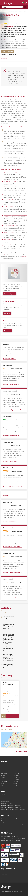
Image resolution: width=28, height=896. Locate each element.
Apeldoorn (16, 767)
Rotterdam (16, 781)
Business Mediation (9, 199)
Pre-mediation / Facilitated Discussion (14, 172)
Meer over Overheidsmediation (12, 546)
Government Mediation (10, 225)
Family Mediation (8, 206)
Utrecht (15, 783)
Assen (15, 769)
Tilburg (3, 783)
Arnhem (3, 769)
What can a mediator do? (8, 803)
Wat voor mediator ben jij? (8, 617)
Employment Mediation (10, 181)
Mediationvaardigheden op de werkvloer (10, 683)
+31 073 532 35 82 (13, 83)
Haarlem (3, 777)
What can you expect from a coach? (11, 805)
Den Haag (4, 773)
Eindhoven (4, 775)
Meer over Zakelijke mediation (11, 486)
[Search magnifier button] (22, 7)
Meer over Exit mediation (10, 435)
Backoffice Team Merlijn (8, 630)
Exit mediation (8, 187)
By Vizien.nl (7, 892)
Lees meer (4, 58)
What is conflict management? (9, 795)
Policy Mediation (8, 194)
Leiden (3, 779)
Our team (3, 818)
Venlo (2, 785)
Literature (16, 823)
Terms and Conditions (19, 825)
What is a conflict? (6, 799)
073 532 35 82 (17, 836)
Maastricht (16, 779)
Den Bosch (16, 771)
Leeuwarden (16, 777)
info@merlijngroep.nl (13, 81)
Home (2, 11)
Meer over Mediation (9, 358)
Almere (3, 765)
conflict (4, 39)
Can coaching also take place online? (11, 807)
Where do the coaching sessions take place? (13, 809)
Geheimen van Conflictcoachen (8, 647)
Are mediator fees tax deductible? (10, 797)
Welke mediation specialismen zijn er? (8, 666)
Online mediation (8, 245)
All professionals (21, 751)
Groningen (16, 775)
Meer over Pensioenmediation (11, 572)
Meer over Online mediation (11, 598)
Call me (6, 313)
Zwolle (15, 785)
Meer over (6, 495)
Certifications (4, 823)
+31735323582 (17, 840)
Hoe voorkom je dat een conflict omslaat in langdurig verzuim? (8, 656)
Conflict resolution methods (14, 11)
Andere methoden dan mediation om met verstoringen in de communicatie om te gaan (8, 638)
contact (24, 256)
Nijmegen (4, 781)
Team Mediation (8, 239)
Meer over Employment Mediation (12, 410)
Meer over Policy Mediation (11, 461)
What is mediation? (6, 801)
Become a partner (6, 820)
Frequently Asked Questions (17, 891)
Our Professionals (18, 818)
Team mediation (17, 872)
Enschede (16, 773)
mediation (10, 26)
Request (6, 331)
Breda (2, 771)
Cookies (9, 891)
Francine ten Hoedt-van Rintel (9, 620)
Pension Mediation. (9, 232)
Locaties (15, 820)
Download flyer (8, 294)
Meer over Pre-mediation (10, 384)
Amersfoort (16, 765)
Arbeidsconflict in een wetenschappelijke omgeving (9, 626)
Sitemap (2, 892)
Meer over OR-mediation (10, 521)
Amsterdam (4, 767)
